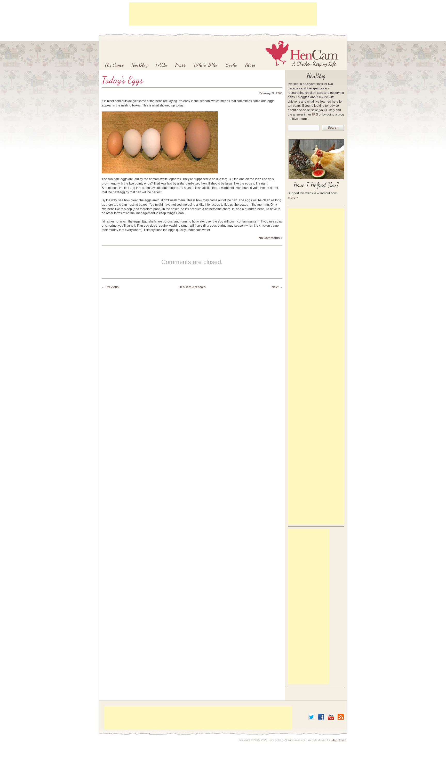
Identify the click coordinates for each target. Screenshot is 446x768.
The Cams (113, 65)
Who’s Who (205, 65)
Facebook (321, 717)
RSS (341, 717)
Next (277, 287)
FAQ (315, 114)
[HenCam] (302, 54)
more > (293, 197)
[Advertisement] (223, 14)
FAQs (161, 65)
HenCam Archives (192, 287)
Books (231, 65)
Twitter (311, 717)
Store (250, 65)
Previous (110, 287)
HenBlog (139, 65)
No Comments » (270, 238)
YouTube (331, 717)
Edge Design (338, 740)
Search (333, 127)
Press (180, 65)
